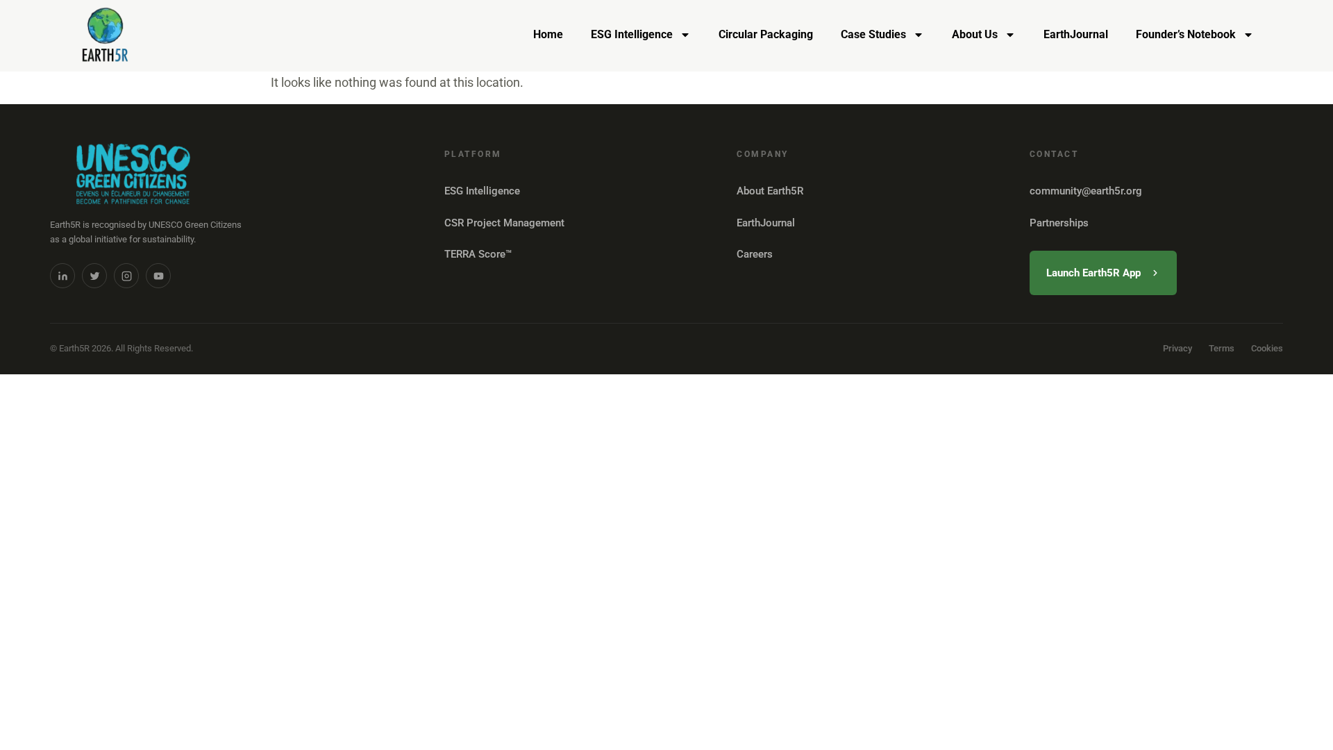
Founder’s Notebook (1186, 34)
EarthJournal (1075, 34)
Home (548, 34)
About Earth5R (770, 191)
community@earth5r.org (1086, 191)
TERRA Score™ (478, 254)
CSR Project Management (504, 223)
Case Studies (873, 34)
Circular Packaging (766, 34)
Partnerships (1059, 223)
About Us (975, 34)
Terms (1221, 348)
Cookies (1267, 348)
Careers (755, 254)
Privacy (1177, 348)
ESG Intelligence (632, 34)
